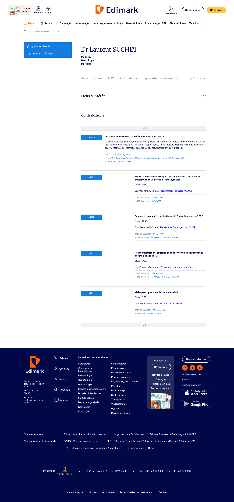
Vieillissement (118, 404)
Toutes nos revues (161, 388)
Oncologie (65, 23)
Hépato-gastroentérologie (107, 23)
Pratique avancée (120, 377)
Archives (186, 379)
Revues (63, 400)
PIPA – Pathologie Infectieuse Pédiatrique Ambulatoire (92, 448)
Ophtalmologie (119, 363)
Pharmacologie (119, 368)
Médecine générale (88, 402)
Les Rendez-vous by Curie (140, 448)
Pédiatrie (116, 386)
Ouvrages (161, 379)
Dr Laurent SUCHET (122, 161)
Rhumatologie (178, 23)
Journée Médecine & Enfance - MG (176, 441)
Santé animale (118, 395)
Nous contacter (196, 359)
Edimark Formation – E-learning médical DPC (173, 434)
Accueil (48, 23)
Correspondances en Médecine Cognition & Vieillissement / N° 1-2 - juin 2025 (150, 157)
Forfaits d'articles (161, 383)
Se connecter (193, 10)
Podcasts (64, 389)
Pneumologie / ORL (156, 23)
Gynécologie (85, 379)
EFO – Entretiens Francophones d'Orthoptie (130, 441)
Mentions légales (76, 492)
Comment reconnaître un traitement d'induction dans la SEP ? (169, 216)
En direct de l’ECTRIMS (171, 303)
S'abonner (160, 367)
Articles (63, 358)
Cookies (163, 492)
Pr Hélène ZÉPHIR (152, 237)
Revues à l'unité (160, 374)
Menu (31, 23)
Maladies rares (86, 397)
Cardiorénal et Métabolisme (85, 369)
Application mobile (191, 385)
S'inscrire (216, 10)
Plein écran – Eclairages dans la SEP (177, 227)
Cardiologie (84, 363)
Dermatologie (134, 23)
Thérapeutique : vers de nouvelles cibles (157, 292)
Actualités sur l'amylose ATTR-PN (176, 190)
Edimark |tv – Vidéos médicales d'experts (85, 434)
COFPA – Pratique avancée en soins (82, 441)
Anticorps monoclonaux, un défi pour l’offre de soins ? (134, 136)
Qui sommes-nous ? (192, 374)
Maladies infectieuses (202, 23)
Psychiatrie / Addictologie (124, 381)
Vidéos (63, 379)
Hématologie (81, 23)
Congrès (64, 368)
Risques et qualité (120, 413)
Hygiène (115, 408)
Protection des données (102, 492)
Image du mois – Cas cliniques (128, 434)
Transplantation (119, 399)
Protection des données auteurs (137, 492)
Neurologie (84, 407)
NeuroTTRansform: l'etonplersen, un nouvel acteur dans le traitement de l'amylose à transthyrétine (167, 178)
